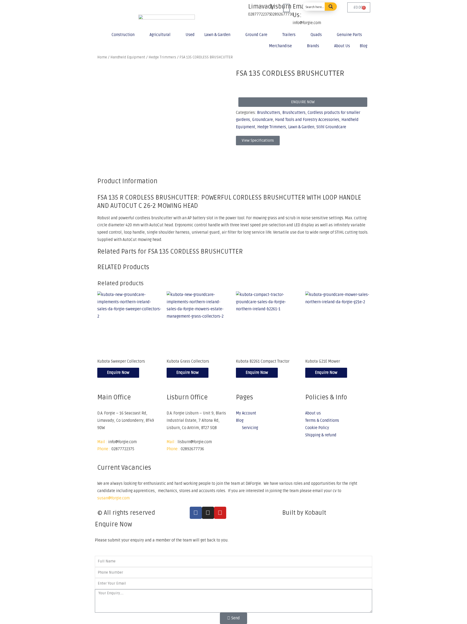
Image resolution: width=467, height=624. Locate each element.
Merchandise (280, 46)
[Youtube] (220, 513)
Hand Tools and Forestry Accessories (307, 119)
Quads (316, 34)
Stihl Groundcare (331, 127)
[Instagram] (208, 513)
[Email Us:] (286, 8)
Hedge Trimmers (271, 127)
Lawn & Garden (217, 34)
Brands (313, 46)
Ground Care (256, 34)
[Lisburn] (264, 8)
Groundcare (262, 119)
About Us (342, 46)
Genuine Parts (349, 34)
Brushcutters (268, 112)
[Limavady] (242, 8)
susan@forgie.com (113, 498)
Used (190, 34)
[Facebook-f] (196, 513)
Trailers (289, 34)
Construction (123, 34)
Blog (363, 46)
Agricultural (160, 34)
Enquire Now (118, 372)
